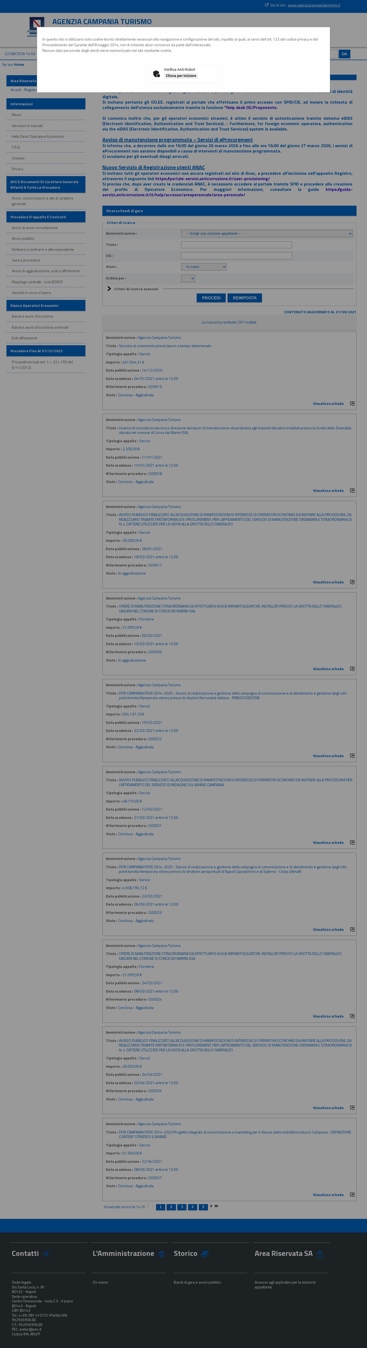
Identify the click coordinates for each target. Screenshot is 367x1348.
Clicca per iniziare (181, 76)
